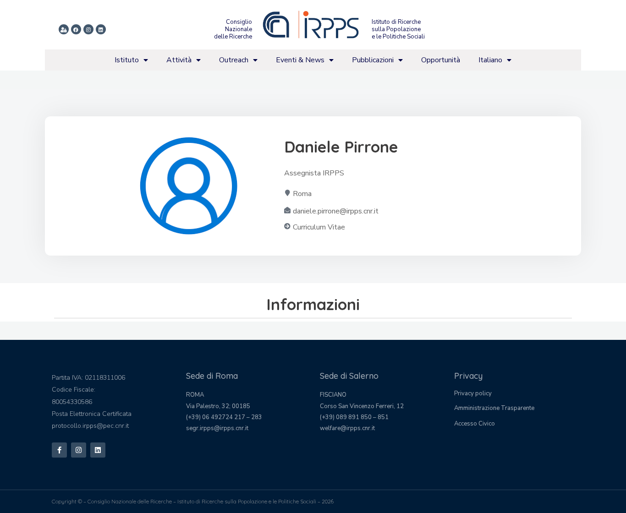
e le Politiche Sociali (398, 37)
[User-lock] (64, 29)
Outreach (233, 60)
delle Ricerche (233, 37)
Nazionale (238, 29)
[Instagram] (88, 29)
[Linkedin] (101, 29)
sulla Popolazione (396, 29)
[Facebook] (76, 29)
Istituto (127, 60)
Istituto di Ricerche (396, 22)
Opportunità (440, 60)
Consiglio (239, 22)
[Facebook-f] (59, 450)
